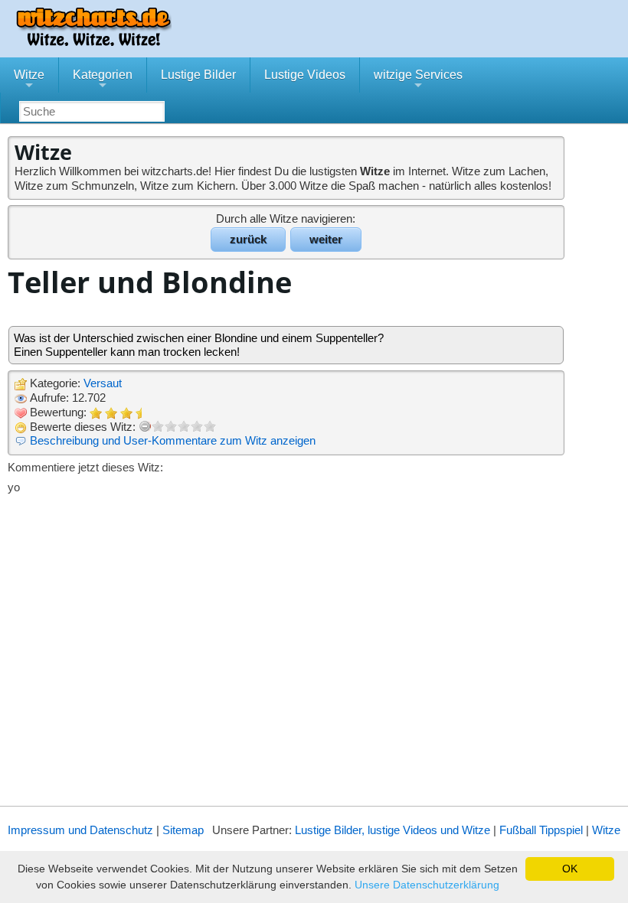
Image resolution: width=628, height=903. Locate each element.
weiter (325, 239)
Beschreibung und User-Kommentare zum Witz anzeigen (173, 440)
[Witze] (93, 41)
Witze (29, 80)
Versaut (102, 383)
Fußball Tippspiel (541, 829)
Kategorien (102, 80)
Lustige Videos (304, 74)
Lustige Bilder (198, 74)
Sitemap (183, 829)
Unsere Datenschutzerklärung (427, 885)
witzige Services (418, 80)
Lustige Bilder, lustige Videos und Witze (392, 829)
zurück (248, 239)
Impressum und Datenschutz (80, 829)
